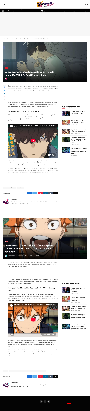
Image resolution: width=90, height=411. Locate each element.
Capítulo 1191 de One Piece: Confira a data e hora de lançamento (78, 113)
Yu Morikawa (20, 187)
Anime (6, 68)
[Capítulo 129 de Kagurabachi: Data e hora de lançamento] (66, 131)
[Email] (4, 99)
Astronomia (67, 11)
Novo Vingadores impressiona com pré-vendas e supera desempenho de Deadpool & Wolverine (79, 151)
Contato (76, 11)
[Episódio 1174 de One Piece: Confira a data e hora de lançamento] (66, 122)
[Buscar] (87, 4)
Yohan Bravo (12, 78)
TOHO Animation (41, 371)
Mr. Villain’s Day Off (8, 187)
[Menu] (3, 11)
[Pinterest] (4, 96)
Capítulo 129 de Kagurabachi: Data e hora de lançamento (78, 130)
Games (15, 11)
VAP (15, 187)
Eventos (35, 11)
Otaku (27, 11)
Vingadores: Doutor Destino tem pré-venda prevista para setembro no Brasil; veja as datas (78, 140)
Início (9, 11)
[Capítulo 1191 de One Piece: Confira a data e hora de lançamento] (66, 113)
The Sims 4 (22, 11)
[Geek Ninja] (45, 4)
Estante (50, 11)
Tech (58, 11)
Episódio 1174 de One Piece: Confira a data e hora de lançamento (78, 122)
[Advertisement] (45, 25)
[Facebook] (4, 87)
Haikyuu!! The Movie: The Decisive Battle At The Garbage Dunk (22, 371)
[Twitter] (4, 90)
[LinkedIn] (4, 93)
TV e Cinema (42, 11)
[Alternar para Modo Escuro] (85, 4)
